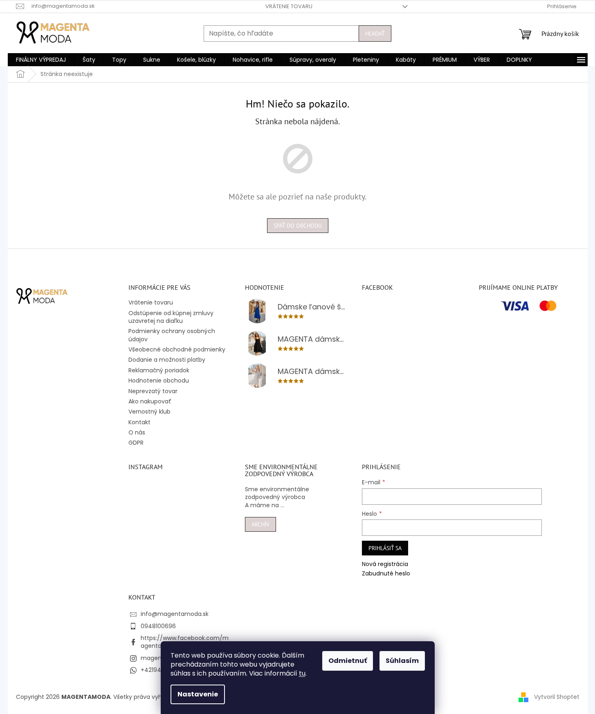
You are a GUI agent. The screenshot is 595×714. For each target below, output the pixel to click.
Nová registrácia (385, 564)
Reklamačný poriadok (158, 370)
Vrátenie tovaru (288, 6)
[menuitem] (41, 59)
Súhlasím (402, 660)
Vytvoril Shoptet (556, 697)
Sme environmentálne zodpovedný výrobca (277, 493)
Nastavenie (197, 694)
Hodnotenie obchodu (158, 380)
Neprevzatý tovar (152, 391)
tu (302, 673)
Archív (260, 524)
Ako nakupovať (149, 401)
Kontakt (139, 422)
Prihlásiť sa (385, 548)
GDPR (136, 443)
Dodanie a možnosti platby (166, 360)
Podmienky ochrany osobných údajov (171, 335)
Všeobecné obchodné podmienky (176, 349)
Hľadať (375, 33)
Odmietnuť (347, 660)
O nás (136, 432)
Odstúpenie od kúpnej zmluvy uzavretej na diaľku (170, 317)
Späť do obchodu (298, 225)
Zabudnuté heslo (386, 573)
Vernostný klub (149, 411)
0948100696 (158, 626)
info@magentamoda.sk (175, 614)
